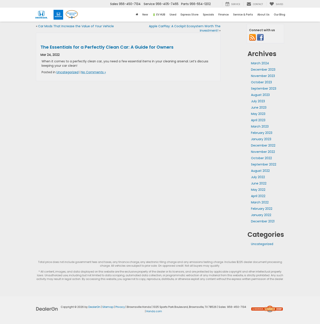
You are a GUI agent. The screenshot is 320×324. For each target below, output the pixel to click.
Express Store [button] (190, 14)
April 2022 (258, 196)
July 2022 (258, 177)
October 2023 (261, 82)
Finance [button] (223, 14)
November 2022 (263, 152)
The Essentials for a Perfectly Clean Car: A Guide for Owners (106, 47)
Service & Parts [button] (243, 14)
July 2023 (258, 101)
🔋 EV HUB (158, 14)
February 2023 (261, 133)
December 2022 (263, 145)
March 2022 (260, 202)
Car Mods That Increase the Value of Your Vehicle (76, 26)
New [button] (145, 14)
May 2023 (258, 114)
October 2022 (261, 158)
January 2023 (261, 139)
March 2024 (260, 63)
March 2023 (260, 126)
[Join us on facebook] (260, 37)
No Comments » (93, 72)
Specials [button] (208, 14)
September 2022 (263, 164)
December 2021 (263, 221)
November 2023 (263, 76)
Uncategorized (67, 72)
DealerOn (94, 307)
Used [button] (173, 14)
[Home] (136, 15)
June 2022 (258, 183)
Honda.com (154, 311)
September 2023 (263, 88)
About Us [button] (263, 14)
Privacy (120, 307)
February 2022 (261, 208)
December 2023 (263, 69)
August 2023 (260, 95)
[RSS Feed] (252, 37)
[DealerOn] (47, 309)
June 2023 (258, 107)
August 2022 (260, 171)
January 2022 (261, 215)
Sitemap (107, 307)
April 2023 (258, 120)
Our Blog (279, 14)
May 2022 (258, 190)
